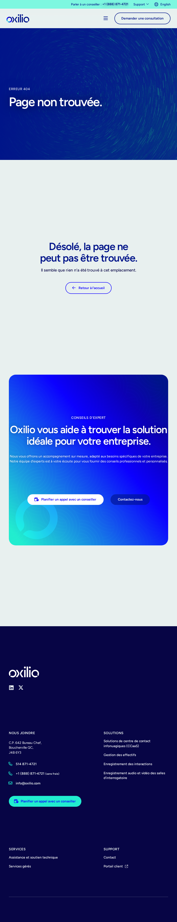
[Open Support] (147, 4)
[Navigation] (105, 18)
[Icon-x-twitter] (21, 687)
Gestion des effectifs (120, 755)
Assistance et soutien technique (33, 857)
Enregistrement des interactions (128, 764)
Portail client (113, 866)
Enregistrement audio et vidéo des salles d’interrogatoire (134, 775)
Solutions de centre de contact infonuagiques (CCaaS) (127, 743)
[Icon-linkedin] (11, 687)
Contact (110, 857)
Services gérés (20, 866)
